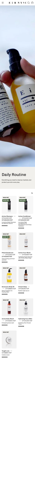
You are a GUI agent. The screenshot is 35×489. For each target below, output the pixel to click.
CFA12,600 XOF (27, 254)
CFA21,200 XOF (27, 321)
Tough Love (5, 351)
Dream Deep (22, 287)
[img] (4, 225)
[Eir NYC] (17, 3)
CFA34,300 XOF (23, 288)
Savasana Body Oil (8, 287)
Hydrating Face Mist (25, 319)
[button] (28, 2)
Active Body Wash (8, 319)
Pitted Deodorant (7, 252)
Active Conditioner (24, 216)
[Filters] (32, 193)
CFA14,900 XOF (10, 321)
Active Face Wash (24, 252)
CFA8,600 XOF (7, 353)
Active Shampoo (7, 216)
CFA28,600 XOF (10, 288)
